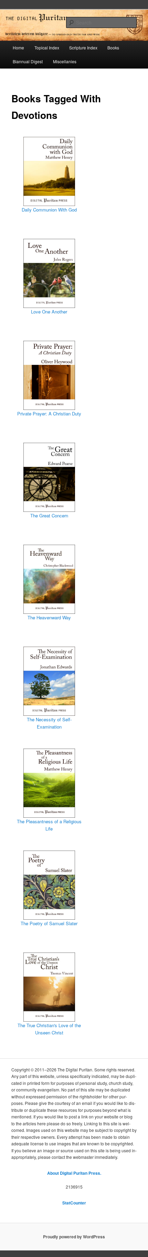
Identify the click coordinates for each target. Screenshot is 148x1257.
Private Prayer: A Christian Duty (49, 413)
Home (18, 47)
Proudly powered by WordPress (74, 1236)
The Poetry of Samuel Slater (49, 923)
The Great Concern (49, 515)
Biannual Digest (28, 61)
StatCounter (74, 1203)
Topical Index (46, 47)
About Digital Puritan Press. (74, 1173)
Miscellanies (64, 61)
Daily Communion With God (49, 209)
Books (113, 47)
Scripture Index (83, 47)
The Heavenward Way (49, 617)
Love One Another (49, 311)
